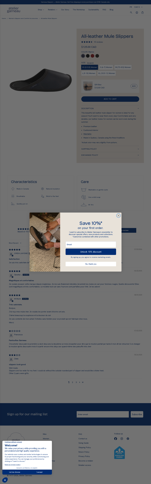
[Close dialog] (118, 215)
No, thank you (90, 264)
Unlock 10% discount (90, 251)
